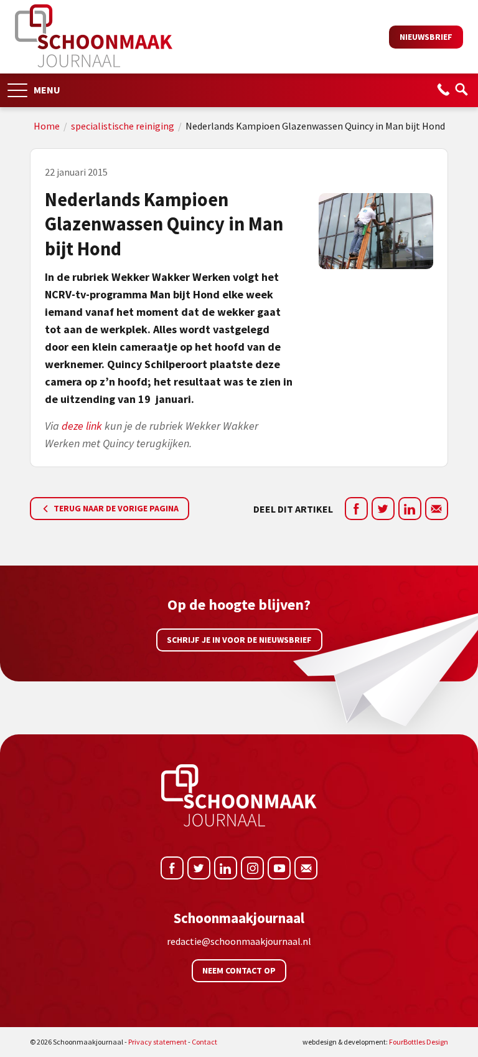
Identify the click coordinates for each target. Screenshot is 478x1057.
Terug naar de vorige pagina (115, 508)
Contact (204, 1041)
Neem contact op (239, 970)
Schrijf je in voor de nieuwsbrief (239, 639)
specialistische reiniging (122, 126)
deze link (83, 426)
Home (47, 126)
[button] (17, 86)
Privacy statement (157, 1041)
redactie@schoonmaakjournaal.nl (239, 941)
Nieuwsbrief (426, 36)
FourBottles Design (375, 1041)
